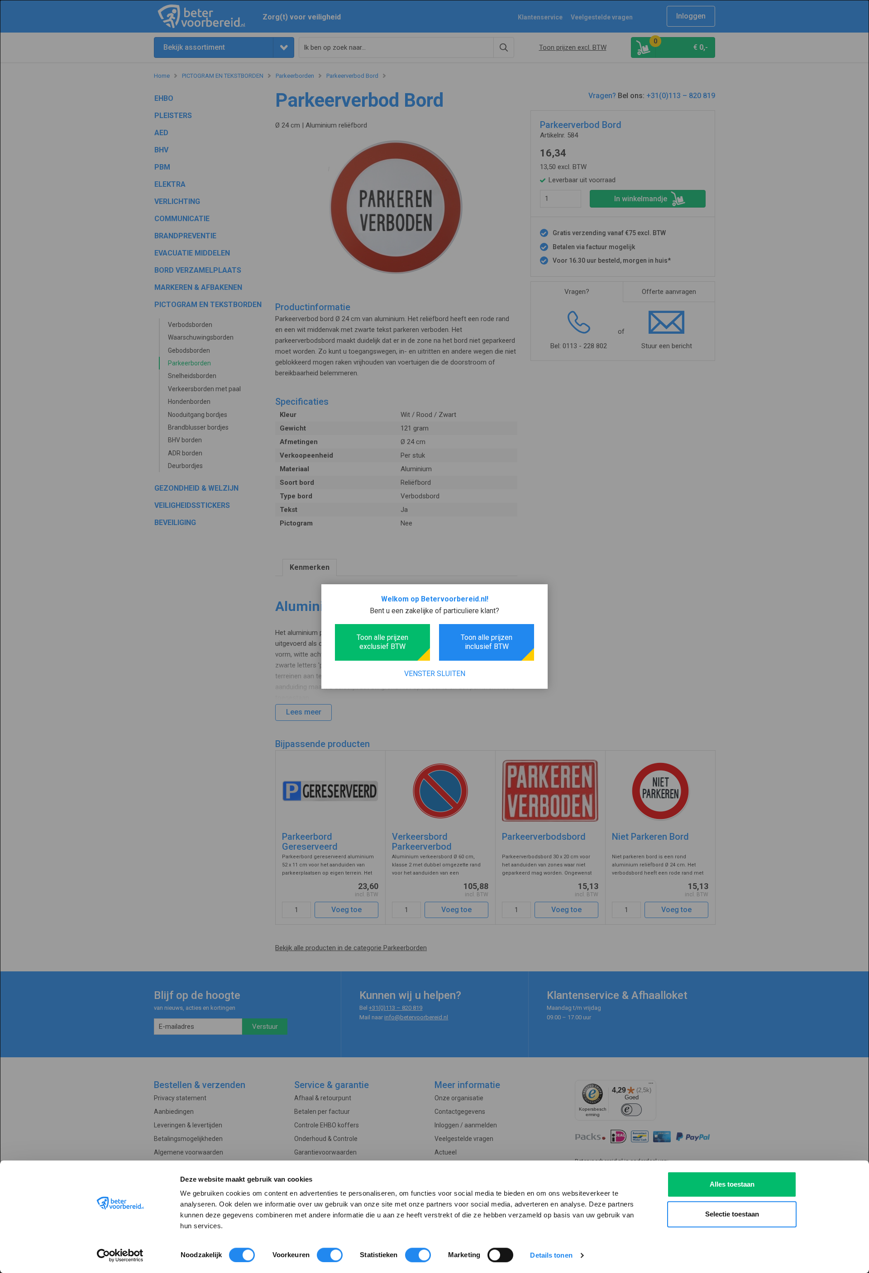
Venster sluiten (434, 673)
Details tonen (551, 1255)
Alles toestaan (732, 1184)
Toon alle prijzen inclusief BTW (486, 642)
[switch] (330, 1255)
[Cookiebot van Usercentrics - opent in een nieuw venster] (120, 1255)
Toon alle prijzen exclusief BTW (382, 642)
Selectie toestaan (732, 1214)
